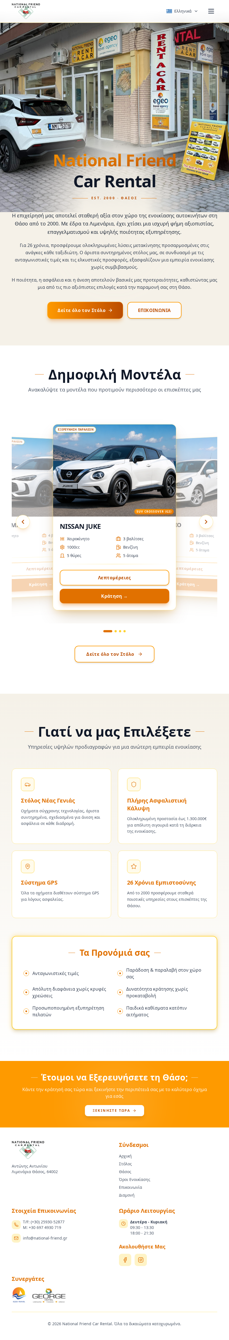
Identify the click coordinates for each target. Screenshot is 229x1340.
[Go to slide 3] (120, 631)
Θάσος (125, 1171)
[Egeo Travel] (19, 1295)
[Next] (206, 522)
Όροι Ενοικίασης (134, 1179)
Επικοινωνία (130, 1187)
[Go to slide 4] (124, 631)
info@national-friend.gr (45, 1238)
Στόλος (125, 1163)
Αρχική (125, 1156)
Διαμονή (127, 1195)
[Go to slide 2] (116, 631)
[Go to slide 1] (107, 631)
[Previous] (23, 522)
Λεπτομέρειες (114, 578)
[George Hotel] (49, 1295)
